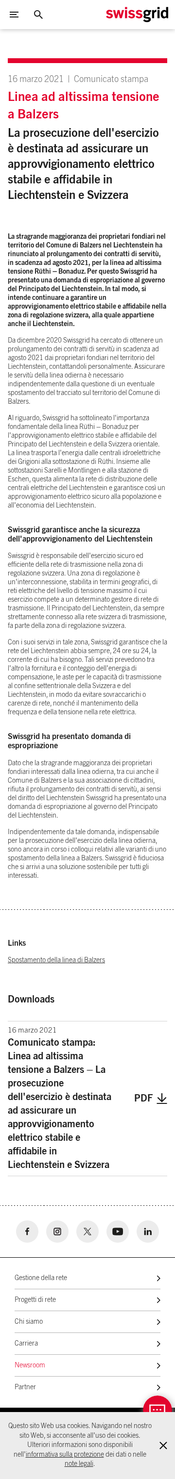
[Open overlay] (157, 1410)
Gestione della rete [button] (41, 1278)
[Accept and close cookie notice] (163, 1445)
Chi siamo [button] (29, 1321)
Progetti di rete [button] (35, 1300)
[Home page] (137, 14)
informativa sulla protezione (65, 1454)
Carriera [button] (26, 1343)
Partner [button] (25, 1387)
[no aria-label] (27, 1231)
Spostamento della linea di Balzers (56, 960)
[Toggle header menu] (14, 14)
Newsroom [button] (30, 1365)
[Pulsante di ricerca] (38, 14)
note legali (79, 1464)
